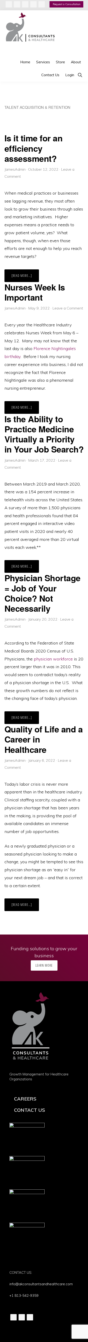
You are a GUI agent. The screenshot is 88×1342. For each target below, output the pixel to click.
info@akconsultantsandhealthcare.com (41, 1284)
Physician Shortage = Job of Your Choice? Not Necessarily (42, 593)
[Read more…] (25, 277)
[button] (80, 74)
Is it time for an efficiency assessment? (33, 148)
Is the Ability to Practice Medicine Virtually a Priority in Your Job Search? (44, 434)
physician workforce (53, 659)
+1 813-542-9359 (23, 1295)
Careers (25, 1099)
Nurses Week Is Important (34, 292)
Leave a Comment (67, 308)
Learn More (44, 965)
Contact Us (29, 1110)
